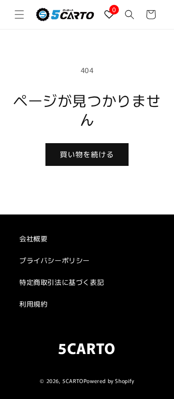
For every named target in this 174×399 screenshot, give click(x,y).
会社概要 (33, 238)
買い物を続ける (87, 154)
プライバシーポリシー (54, 260)
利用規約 (33, 304)
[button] (19, 14)
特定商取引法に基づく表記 (61, 282)
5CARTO (73, 380)
